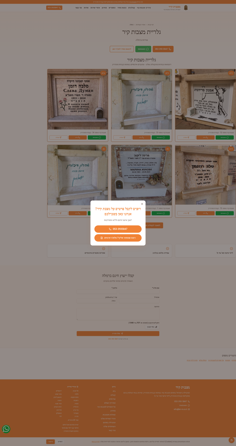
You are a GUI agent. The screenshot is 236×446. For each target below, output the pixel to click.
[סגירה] (142, 203)
